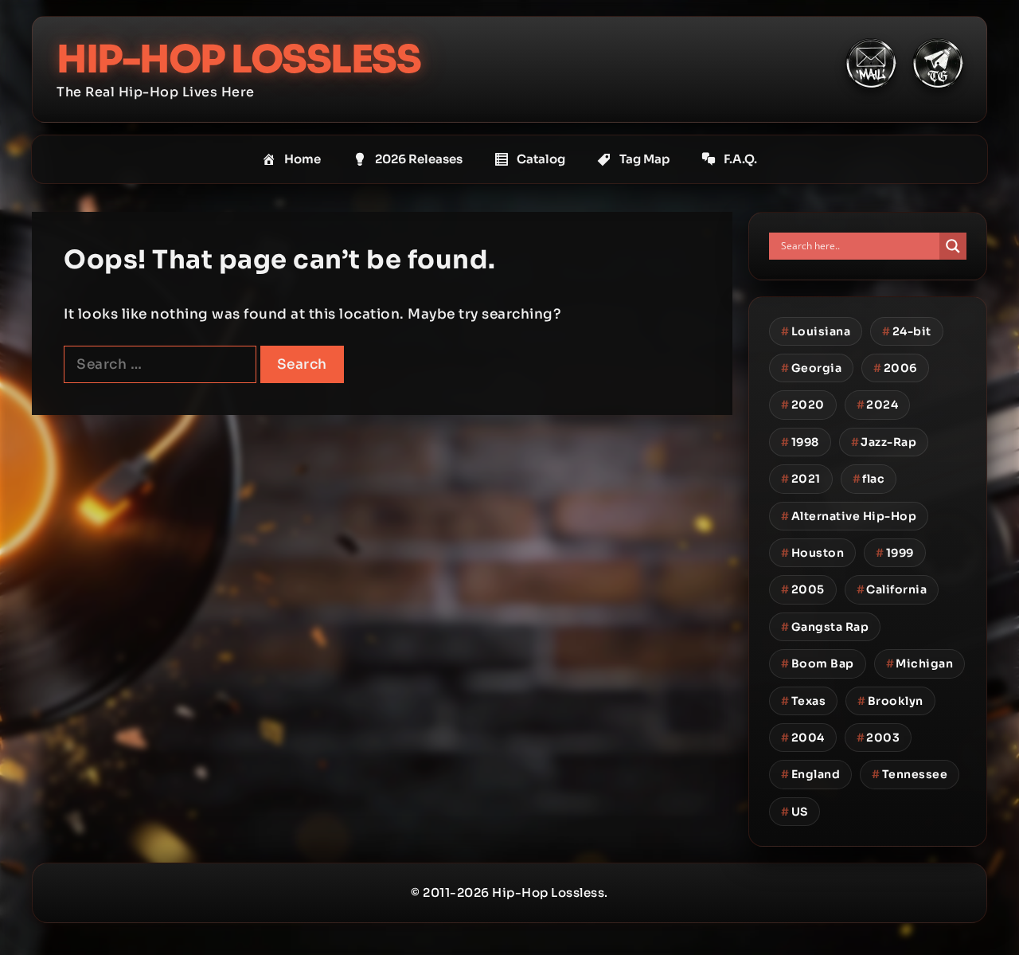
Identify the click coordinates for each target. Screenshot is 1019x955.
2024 (878, 404)
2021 (801, 479)
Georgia (811, 368)
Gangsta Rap (825, 627)
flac (869, 479)
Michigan (920, 663)
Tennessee (909, 774)
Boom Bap (817, 663)
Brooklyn (890, 701)
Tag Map (644, 158)
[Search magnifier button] (952, 246)
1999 (895, 553)
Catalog (541, 158)
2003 (878, 737)
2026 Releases (419, 158)
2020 (803, 404)
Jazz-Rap (884, 442)
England (810, 774)
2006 (895, 368)
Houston (812, 553)
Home (302, 158)
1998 (800, 442)
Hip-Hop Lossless (238, 59)
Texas (803, 701)
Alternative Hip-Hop (848, 516)
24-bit (906, 331)
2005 (803, 589)
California (892, 589)
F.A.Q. (740, 158)
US (794, 811)
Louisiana (815, 331)
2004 (803, 737)
